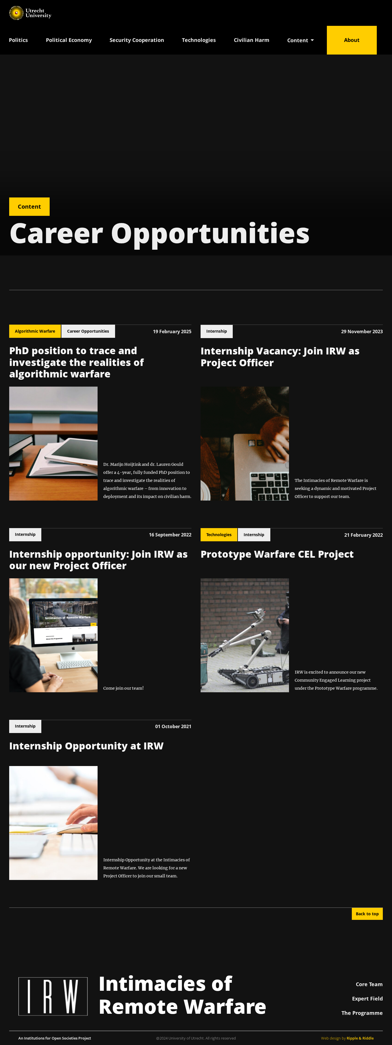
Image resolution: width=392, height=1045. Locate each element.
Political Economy (69, 39)
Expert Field (367, 998)
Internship (216, 331)
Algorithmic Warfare (35, 331)
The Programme (362, 1012)
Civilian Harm (251, 39)
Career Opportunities (88, 331)
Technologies (199, 39)
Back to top (367, 913)
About (352, 39)
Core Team (369, 984)
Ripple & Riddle (360, 1038)
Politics (18, 39)
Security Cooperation (137, 39)
